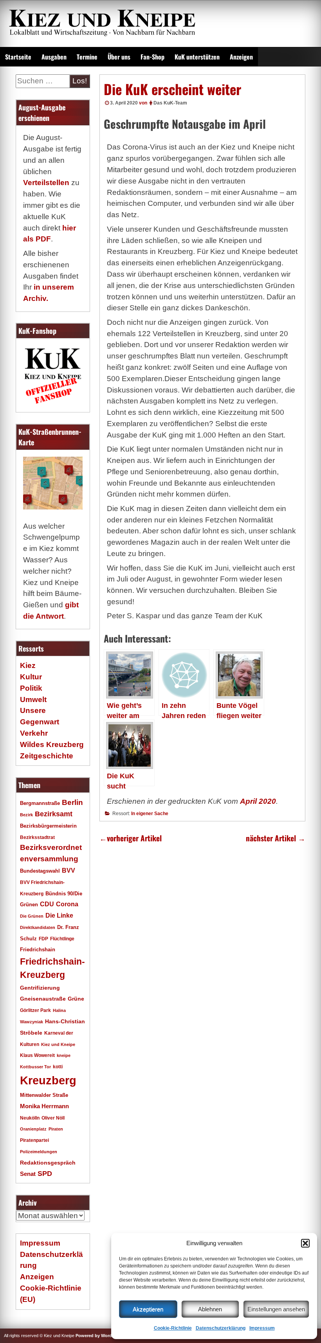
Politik (31, 688)
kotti (58, 1066)
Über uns (119, 56)
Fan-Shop (152, 56)
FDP (43, 938)
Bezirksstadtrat (37, 837)
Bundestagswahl (40, 871)
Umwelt (33, 699)
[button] (305, 1243)
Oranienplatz (33, 1129)
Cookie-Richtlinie (173, 1328)
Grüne (76, 999)
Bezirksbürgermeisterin (48, 826)
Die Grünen (31, 916)
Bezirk (26, 814)
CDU (47, 903)
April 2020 (258, 801)
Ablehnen (210, 1309)
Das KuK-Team (170, 103)
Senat (28, 1173)
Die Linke (59, 915)
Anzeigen (241, 56)
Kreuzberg (48, 1080)
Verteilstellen (46, 182)
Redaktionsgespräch (48, 1163)
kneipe (63, 1055)
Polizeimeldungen (38, 1151)
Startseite (18, 56)
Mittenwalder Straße (44, 1095)
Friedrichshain (37, 949)
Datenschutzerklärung (220, 1328)
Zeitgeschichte (46, 756)
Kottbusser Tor (35, 1066)
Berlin (72, 802)
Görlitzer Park (35, 1010)
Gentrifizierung (40, 988)
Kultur (31, 677)
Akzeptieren (148, 1309)
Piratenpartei (34, 1140)
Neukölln (30, 1118)
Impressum (262, 1328)
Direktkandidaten (37, 927)
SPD (45, 1173)
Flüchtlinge (62, 938)
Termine (87, 56)
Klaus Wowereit (37, 1055)
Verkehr (34, 733)
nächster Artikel (275, 838)
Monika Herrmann (44, 1106)
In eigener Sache (149, 813)
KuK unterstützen (197, 56)
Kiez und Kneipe (58, 1044)
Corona (67, 904)
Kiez (28, 665)
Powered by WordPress (99, 1335)
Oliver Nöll (53, 1118)
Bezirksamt (53, 814)
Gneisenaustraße (43, 999)
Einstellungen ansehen (276, 1309)
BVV (68, 870)
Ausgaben (54, 56)
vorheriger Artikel (130, 838)
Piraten (56, 1129)
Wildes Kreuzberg (52, 744)
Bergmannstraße (40, 803)
